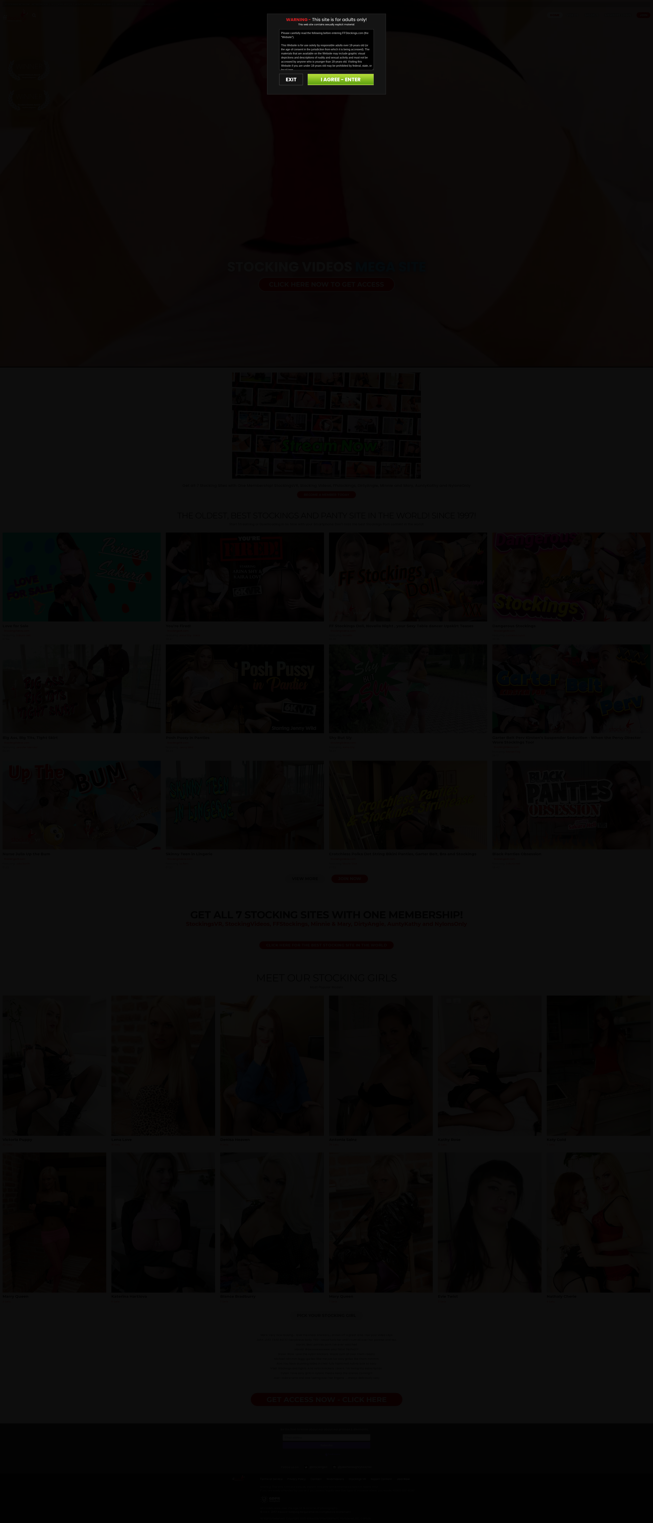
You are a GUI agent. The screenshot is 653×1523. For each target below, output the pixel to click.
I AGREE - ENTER (341, 79)
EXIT (291, 79)
